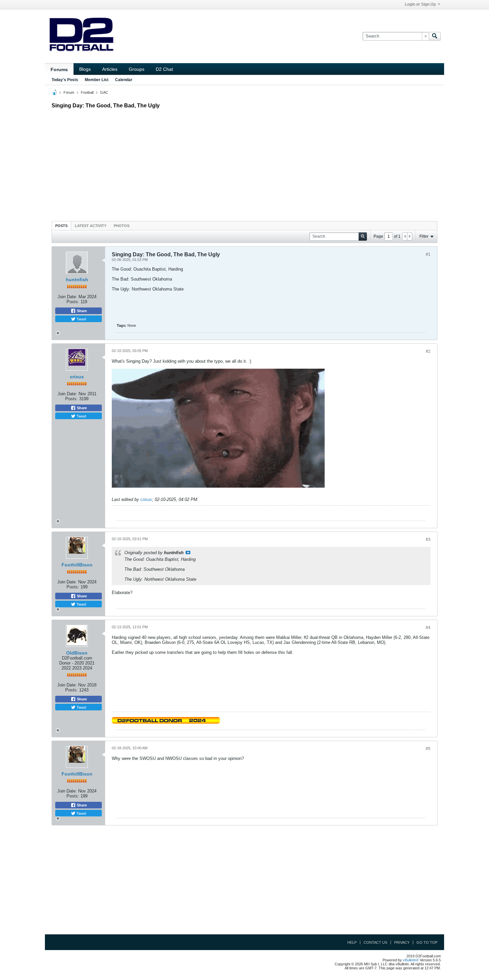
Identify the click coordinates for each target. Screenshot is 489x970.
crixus (77, 376)
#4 (428, 627)
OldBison (76, 653)
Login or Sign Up (420, 4)
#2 (428, 351)
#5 (428, 748)
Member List (96, 79)
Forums (59, 69)
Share (81, 311)
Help (352, 942)
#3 (428, 539)
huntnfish (77, 279)
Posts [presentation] (61, 226)
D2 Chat (164, 69)
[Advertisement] (244, 163)
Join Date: (67, 296)
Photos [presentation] (121, 226)
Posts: (73, 301)
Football (87, 92)
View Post (188, 552)
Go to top (426, 942)
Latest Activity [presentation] (90, 226)
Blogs (85, 69)
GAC (104, 92)
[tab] (61, 225)
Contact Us (375, 942)
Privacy (401, 942)
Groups (136, 69)
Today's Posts (65, 79)
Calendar (123, 79)
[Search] (435, 36)
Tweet (81, 318)
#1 (428, 254)
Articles (109, 69)
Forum (69, 92)
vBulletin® (411, 960)
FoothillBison (77, 564)
